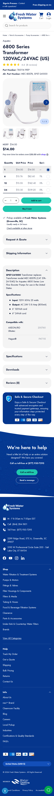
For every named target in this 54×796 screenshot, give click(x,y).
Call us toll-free (27, 472)
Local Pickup (9, 724)
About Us (7, 697)
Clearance (7, 613)
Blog (5, 713)
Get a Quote (9, 659)
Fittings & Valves (10, 585)
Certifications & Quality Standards (18, 735)
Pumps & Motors (10, 580)
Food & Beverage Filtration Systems (19, 607)
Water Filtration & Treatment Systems (20, 574)
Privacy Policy (28, 790)
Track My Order (10, 654)
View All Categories (12, 638)
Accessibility (40, 790)
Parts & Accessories (16, 35)
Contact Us (8, 681)
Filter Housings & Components (17, 591)
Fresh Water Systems (17, 772)
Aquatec (7, 40)
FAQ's (5, 741)
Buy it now (27, 208)
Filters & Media (10, 596)
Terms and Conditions (11, 790)
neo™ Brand (8, 702)
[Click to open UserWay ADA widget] (5, 791)
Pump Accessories (32, 35)
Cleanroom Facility (11, 708)
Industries (7, 730)
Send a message (27, 480)
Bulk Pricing (8, 670)
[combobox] (27, 25)
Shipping (7, 665)
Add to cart (36, 200)
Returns (6, 676)
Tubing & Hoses (10, 602)
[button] (41, 16)
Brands (6, 629)
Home (5, 35)
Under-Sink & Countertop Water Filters (20, 624)
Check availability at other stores (19, 228)
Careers (6, 719)
